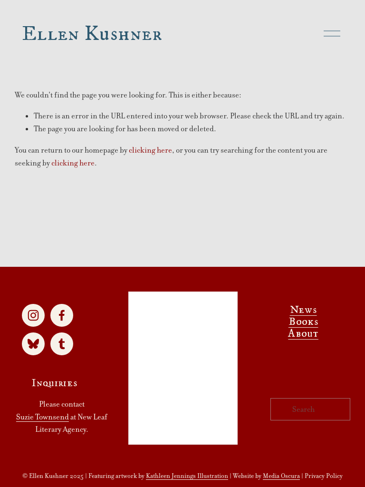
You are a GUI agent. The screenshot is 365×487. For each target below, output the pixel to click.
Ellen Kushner (92, 33)
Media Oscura (281, 476)
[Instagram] (33, 315)
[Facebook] (61, 315)
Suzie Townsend (42, 417)
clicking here (150, 150)
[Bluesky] (33, 343)
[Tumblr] (61, 343)
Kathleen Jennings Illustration (187, 476)
